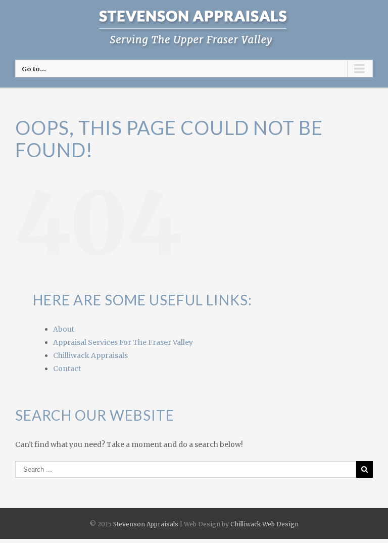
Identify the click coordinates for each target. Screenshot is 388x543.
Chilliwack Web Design (264, 524)
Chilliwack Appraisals (90, 355)
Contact (67, 368)
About (63, 329)
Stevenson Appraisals (145, 524)
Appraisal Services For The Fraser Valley (123, 342)
